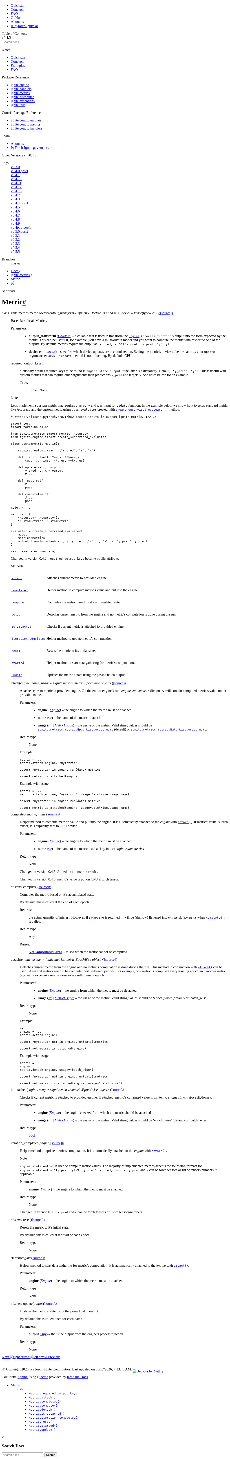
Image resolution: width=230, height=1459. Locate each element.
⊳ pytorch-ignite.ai (24, 26)
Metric (15, 1385)
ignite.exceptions (23, 101)
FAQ (14, 13)
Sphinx (23, 1377)
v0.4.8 (15, 219)
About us (17, 22)
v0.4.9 (15, 223)
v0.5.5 (15, 252)
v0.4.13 (16, 191)
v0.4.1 (15, 175)
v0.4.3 (15, 199)
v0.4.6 (15, 211)
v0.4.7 (15, 215)
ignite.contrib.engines (26, 120)
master (15, 263)
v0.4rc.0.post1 (21, 227)
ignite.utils (18, 105)
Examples (18, 65)
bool (32, 1135)
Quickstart (18, 5)
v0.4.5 (15, 207)
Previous (53, 1357)
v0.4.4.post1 (19, 203)
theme (44, 1377)
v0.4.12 (16, 187)
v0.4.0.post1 (19, 171)
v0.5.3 (15, 243)
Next (6, 1357)
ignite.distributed (22, 97)
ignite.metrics (20, 93)
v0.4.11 (16, 183)
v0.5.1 (15, 235)
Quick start (18, 57)
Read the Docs (77, 1377)
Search (50, 1455)
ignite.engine (20, 85)
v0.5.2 (15, 239)
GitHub (16, 18)
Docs (15, 271)
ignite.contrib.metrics (25, 124)
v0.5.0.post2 (19, 231)
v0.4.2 (15, 195)
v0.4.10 (16, 179)
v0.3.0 (15, 167)
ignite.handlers (21, 89)
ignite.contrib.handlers (26, 128)
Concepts (17, 9)
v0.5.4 (15, 247)
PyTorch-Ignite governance (30, 148)
